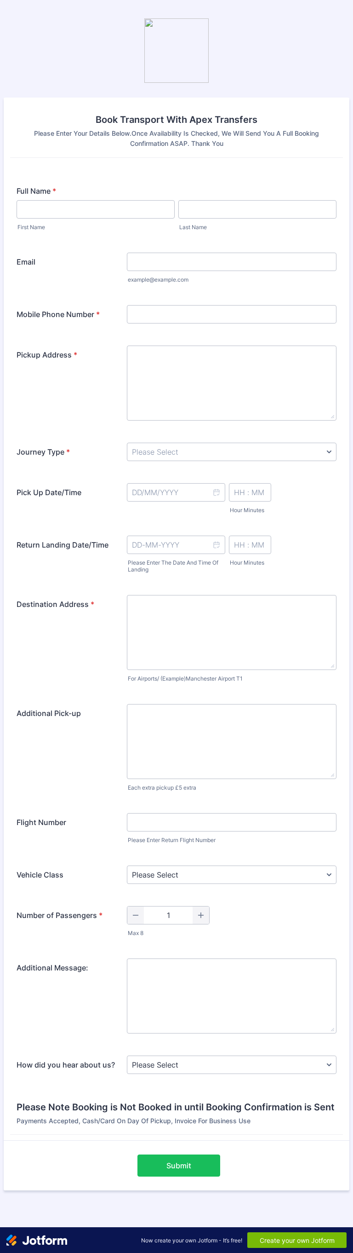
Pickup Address (47, 354)
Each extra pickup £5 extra (162, 787)
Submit (178, 1165)
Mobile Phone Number (58, 314)
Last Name (193, 227)
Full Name (36, 191)
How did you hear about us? (66, 1064)
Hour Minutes (247, 510)
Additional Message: (52, 967)
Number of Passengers (59, 915)
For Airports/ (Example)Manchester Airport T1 (185, 678)
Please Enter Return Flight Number (172, 840)
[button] (216, 492)
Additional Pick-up (49, 713)
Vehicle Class (40, 874)
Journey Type (43, 451)
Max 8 (135, 933)
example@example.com (158, 279)
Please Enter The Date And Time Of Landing (173, 566)
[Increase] (201, 915)
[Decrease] (135, 915)
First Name (31, 227)
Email (26, 261)
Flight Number (41, 822)
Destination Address (55, 604)
